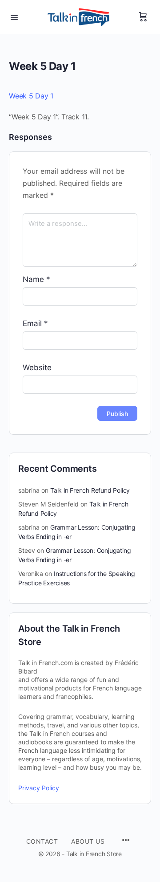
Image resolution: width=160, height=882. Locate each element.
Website (37, 367)
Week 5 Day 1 (31, 95)
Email (35, 323)
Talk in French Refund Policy (90, 490)
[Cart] (143, 17)
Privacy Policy (38, 788)
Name (36, 279)
